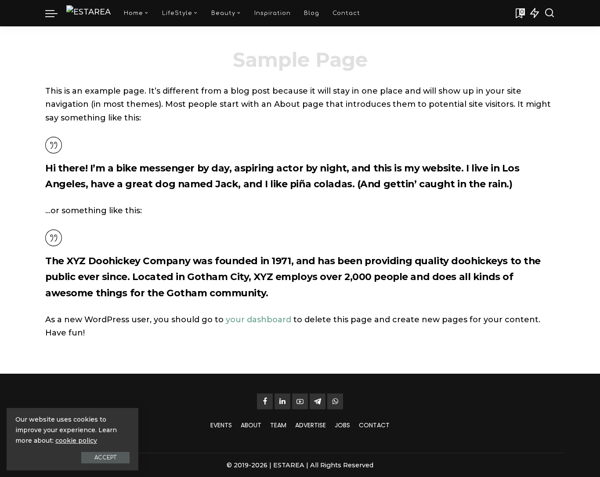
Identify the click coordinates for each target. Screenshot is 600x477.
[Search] (549, 13)
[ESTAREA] (88, 13)
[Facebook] (265, 401)
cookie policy (76, 440)
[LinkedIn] (282, 401)
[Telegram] (317, 401)
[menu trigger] (55, 13)
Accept (105, 458)
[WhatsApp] (335, 401)
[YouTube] (300, 401)
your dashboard (258, 319)
